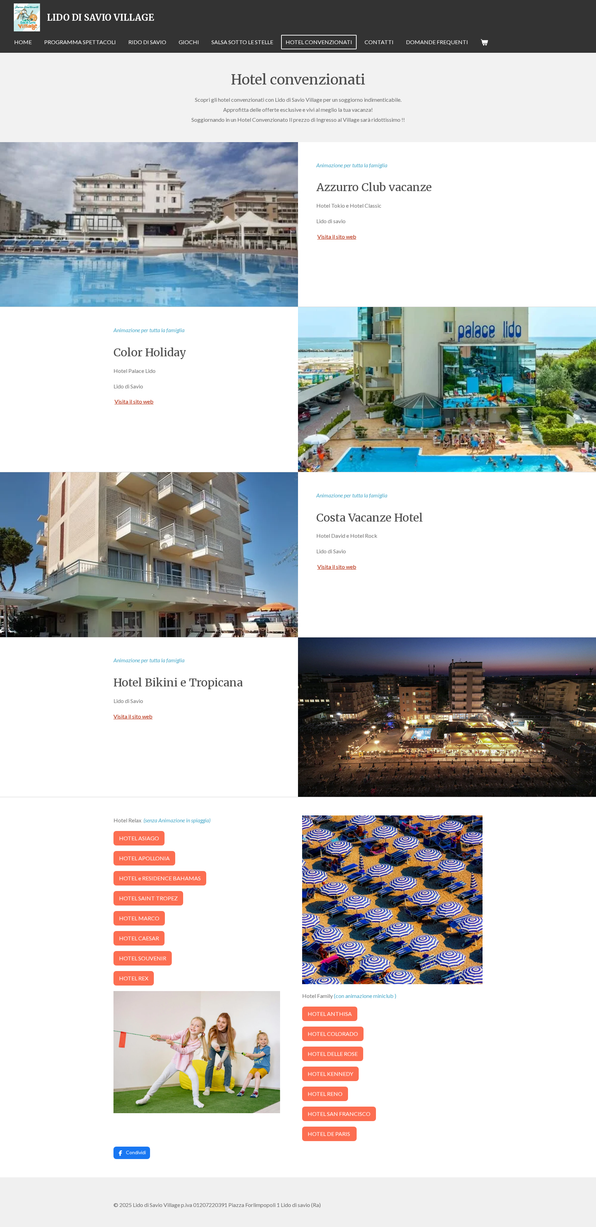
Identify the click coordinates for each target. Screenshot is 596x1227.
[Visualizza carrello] (484, 42)
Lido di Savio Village (100, 17)
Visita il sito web (336, 236)
